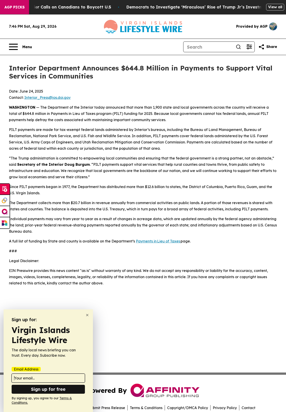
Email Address (26, 369)
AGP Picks (14, 7)
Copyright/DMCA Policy (187, 408)
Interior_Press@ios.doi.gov (47, 97)
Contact (248, 408)
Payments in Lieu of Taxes (158, 241)
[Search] (238, 47)
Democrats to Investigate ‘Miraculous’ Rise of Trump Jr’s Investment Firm (203, 7)
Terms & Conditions (146, 408)
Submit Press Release (106, 408)
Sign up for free (48, 389)
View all (275, 7)
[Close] (87, 315)
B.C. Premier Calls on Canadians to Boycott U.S (63, 7)
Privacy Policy (225, 408)
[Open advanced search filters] (249, 47)
